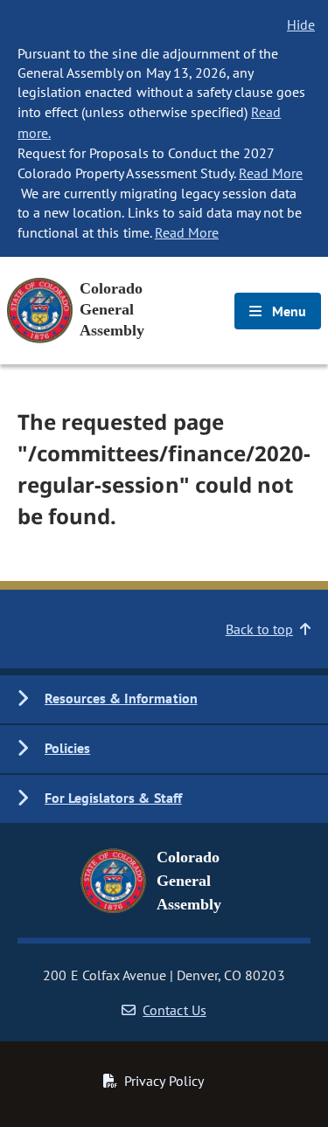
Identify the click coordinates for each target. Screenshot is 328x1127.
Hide (301, 24)
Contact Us (174, 1010)
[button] (164, 699)
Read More (271, 173)
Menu (287, 311)
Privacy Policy (163, 1080)
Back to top (259, 629)
